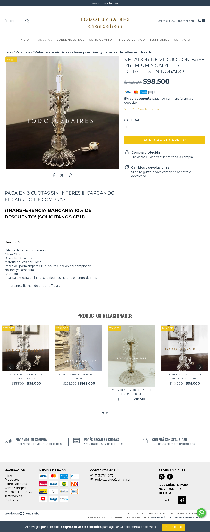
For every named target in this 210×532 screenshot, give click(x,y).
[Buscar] (27, 20)
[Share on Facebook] (54, 175)
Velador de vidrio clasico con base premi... (131, 392)
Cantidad (132, 120)
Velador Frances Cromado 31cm (78, 376)
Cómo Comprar (101, 39)
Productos (43, 39)
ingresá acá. (158, 517)
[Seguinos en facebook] (170, 477)
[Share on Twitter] (62, 175)
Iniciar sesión (186, 21)
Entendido (173, 527)
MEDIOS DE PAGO (132, 39)
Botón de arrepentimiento (187, 517)
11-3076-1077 (104, 475)
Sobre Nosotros (70, 39)
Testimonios (159, 39)
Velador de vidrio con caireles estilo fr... (184, 376)
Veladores (24, 52)
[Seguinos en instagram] (162, 477)
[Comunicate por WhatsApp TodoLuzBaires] (201, 513)
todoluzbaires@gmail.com (113, 480)
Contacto (182, 39)
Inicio (24, 39)
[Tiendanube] (22, 514)
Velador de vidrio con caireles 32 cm (25, 376)
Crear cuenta (166, 21)
